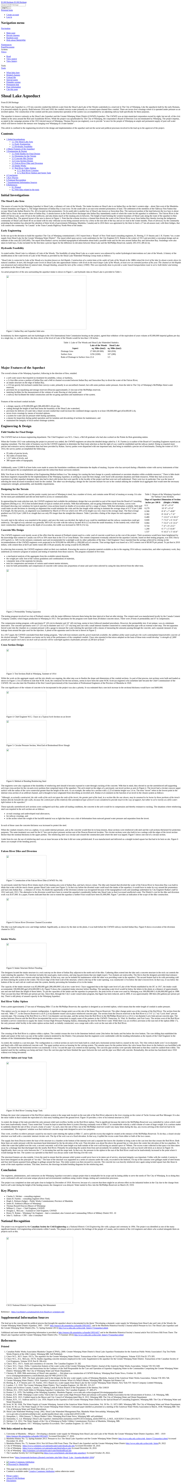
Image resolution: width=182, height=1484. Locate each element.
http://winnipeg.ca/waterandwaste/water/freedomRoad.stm (47, 1450)
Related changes (13, 75)
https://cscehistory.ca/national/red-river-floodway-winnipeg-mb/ (37, 1312)
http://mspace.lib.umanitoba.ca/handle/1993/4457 (70, 1325)
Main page (10, 33)
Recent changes (13, 35)
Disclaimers (11, 1480)
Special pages (12, 80)
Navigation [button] (5, 28)
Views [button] (3, 52)
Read (8, 56)
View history (11, 61)
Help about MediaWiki (16, 40)
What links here (13, 72)
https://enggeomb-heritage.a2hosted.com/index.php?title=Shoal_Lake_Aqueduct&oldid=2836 (54, 1457)
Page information (13, 87)
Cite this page (12, 89)
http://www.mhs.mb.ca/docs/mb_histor (142, 1443)
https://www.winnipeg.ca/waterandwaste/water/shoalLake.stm (49, 1446)
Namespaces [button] (6, 45)
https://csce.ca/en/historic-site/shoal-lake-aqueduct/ (65, 1453)
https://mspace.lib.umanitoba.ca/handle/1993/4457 (27, 1436)
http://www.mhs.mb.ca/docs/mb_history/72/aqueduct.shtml (83, 1328)
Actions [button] (4, 49)
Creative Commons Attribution (42, 1471)
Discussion (9, 47)
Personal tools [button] (7, 10)
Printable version (13, 82)
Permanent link (12, 84)
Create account (12, 15)
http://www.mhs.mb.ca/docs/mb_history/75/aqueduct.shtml (99, 1335)
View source (11, 59)
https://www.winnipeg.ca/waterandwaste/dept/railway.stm (47, 1448)
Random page (12, 38)
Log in (4, 8)
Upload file (11, 77)
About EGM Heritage (15, 1478)
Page (3, 47)
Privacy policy (12, 1476)
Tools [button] (3, 66)
